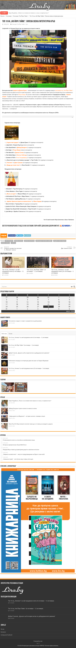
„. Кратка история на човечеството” (19, 201)
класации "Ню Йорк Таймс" (44, 241)
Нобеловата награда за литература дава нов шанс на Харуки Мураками (28, 360)
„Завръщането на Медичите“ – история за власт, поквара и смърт (27, 416)
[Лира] (39, 4)
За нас (2, 629)
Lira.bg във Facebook (6, 635)
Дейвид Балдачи (22, 147)
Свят (27, 24)
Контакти (3, 632)
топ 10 (13, 243)
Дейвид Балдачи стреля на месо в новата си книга (23, 408)
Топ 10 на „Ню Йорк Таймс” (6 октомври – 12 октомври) (36, 270)
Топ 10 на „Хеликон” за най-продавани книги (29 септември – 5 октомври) (62, 271)
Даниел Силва (19, 152)
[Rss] (37, 643)
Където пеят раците (60, 241)
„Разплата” (9, 162)
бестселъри (9, 241)
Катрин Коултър (29, 241)
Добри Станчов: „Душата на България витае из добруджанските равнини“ (29, 353)
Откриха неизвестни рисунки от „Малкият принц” (13, 248)
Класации (8, 16)
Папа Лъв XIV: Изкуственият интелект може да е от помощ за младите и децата (31, 424)
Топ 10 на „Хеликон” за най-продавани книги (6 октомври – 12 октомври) (13, 271)
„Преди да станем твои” (13, 165)
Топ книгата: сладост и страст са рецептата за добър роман (25, 321)
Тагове (10, 333)
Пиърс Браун (22, 94)
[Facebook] (38, 643)
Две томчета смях (66, 247)
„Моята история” (11, 194)
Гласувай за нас (38, 641)
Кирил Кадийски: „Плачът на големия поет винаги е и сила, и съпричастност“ (29, 13)
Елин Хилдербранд (21, 157)
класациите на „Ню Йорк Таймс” (64, 90)
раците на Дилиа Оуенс (20, 90)
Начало (2, 16)
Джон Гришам (18, 162)
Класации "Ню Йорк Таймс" (20, 16)
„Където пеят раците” (12, 142)
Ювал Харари (37, 201)
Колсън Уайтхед (21, 155)
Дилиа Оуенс (18, 241)
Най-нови (4, 333)
